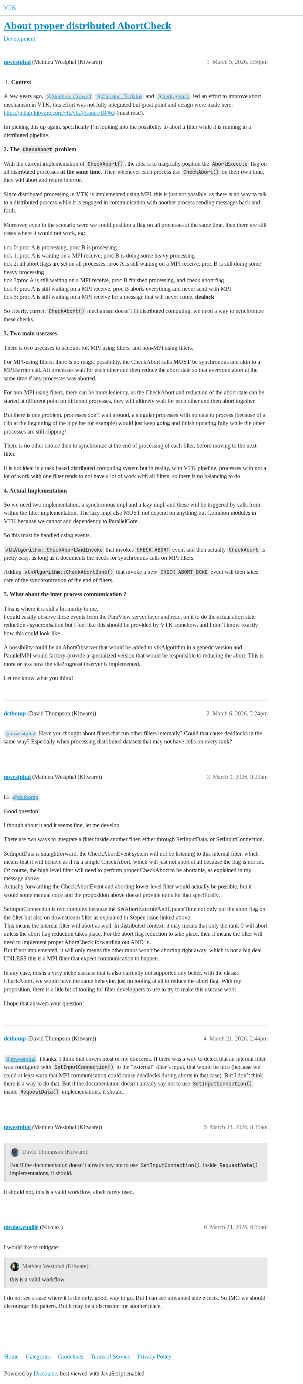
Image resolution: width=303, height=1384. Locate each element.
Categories (38, 1356)
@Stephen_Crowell (69, 96)
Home (11, 1356)
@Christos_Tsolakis (119, 96)
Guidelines (70, 1356)
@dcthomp (25, 797)
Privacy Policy (154, 1356)
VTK (10, 7)
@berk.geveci (173, 96)
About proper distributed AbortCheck (87, 25)
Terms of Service (110, 1356)
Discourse (45, 1373)
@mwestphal (20, 733)
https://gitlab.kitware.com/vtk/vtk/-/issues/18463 (59, 113)
